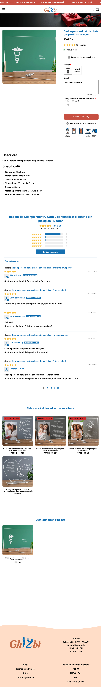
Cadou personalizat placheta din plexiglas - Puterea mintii (38, 290)
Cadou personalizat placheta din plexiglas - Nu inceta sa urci (39, 335)
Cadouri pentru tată (82, 2)
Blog (25, 664)
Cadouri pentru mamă (52, 2)
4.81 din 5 (56, 226)
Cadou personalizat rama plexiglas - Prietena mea (83, 449)
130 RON (17, 562)
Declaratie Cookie (75, 681)
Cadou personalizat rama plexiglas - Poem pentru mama (50, 449)
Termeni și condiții (25, 677)
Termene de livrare (25, 669)
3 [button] (51, 388)
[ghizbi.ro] (50, 9)
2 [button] (47, 388)
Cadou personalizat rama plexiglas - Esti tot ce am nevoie (17, 449)
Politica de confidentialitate (75, 664)
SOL (76, 677)
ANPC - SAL (76, 673)
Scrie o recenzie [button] (50, 252)
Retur (25, 673)
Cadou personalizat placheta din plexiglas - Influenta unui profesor (42, 268)
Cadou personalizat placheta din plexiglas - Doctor (17, 558)
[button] (92, 9)
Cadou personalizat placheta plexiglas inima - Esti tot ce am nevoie (18, 490)
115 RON (17, 494)
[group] (50, 544)
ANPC (76, 669)
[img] (10, 271)
